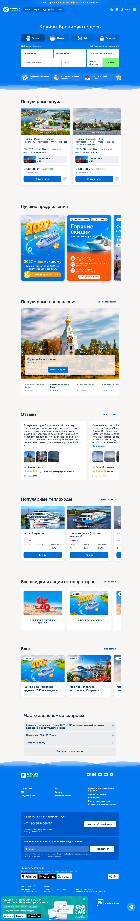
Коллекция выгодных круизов (102, 805)
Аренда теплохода (97, 794)
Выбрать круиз (42, 179)
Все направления (107, 301)
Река (27, 9)
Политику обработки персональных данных (74, 854)
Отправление (29, 53)
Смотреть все (108, 499)
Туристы (93, 61)
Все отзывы (109, 414)
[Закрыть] (84, 899)
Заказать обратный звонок (100, 824)
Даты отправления (32, 62)
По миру (37, 46)
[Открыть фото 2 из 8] (41, 456)
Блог (57, 788)
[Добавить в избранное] (64, 178)
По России (26, 46)
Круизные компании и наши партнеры (101, 789)
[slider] (70, 248)
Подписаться (102, 848)
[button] (37, 53)
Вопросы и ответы (63, 796)
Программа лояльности (99, 801)
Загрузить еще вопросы (70, 751)
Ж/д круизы (48, 9)
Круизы (42, 555)
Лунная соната (35, 467)
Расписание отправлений (106, 46)
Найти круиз (94, 798)
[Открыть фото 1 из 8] (29, 456)
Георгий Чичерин (105, 467)
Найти (111, 62)
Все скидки (110, 581)
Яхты (60, 9)
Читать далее (98, 446)
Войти (127, 9)
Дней (66, 62)
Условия (33, 906)
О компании (26, 788)
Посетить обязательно (100, 53)
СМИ (23, 792)
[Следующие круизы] (131, 148)
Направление (62, 53)
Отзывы (58, 792)
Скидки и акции (28, 796)
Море (36, 9)
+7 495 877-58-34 (38, 823)
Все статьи (110, 648)
